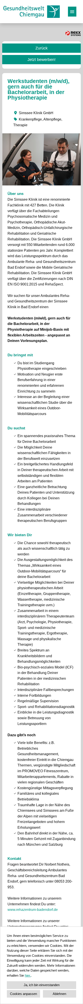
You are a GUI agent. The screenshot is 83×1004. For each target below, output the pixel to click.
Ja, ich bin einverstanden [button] (42, 985)
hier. (28, 975)
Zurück (41, 48)
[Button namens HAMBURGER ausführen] (72, 12)
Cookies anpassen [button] (23, 994)
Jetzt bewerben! (41, 59)
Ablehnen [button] (59, 994)
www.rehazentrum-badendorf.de (33, 910)
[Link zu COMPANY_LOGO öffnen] (31, 11)
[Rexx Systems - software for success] (73, 33)
